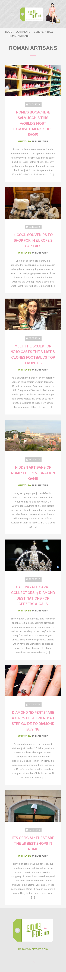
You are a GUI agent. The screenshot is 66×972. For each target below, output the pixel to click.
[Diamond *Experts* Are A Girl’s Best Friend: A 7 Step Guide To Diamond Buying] (33, 680)
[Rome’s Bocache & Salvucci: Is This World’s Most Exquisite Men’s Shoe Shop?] (33, 80)
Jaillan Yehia (40, 141)
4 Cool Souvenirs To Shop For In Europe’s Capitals (33, 240)
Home (8, 32)
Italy (50, 32)
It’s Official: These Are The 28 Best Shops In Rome (33, 843)
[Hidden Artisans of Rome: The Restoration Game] (33, 435)
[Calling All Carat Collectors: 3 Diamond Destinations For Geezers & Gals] (33, 554)
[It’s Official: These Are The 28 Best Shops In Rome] (33, 805)
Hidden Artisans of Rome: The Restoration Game (33, 473)
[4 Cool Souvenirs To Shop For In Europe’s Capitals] (33, 202)
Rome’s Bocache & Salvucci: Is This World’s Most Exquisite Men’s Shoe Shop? (33, 123)
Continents (23, 32)
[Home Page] (33, 931)
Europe (39, 32)
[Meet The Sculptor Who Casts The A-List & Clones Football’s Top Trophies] (33, 314)
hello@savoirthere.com (33, 949)
